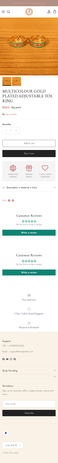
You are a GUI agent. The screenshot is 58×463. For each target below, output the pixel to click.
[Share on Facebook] (9, 200)
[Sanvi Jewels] (29, 12)
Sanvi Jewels (11, 114)
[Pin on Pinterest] (13, 200)
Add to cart (29, 143)
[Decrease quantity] (5, 130)
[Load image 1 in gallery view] (29, 46)
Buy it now (29, 153)
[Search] (10, 11)
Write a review (29, 232)
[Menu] (3, 11)
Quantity (6, 124)
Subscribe (29, 413)
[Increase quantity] (16, 130)
